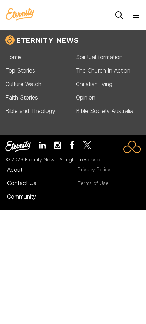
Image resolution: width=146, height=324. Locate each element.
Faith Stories (21, 97)
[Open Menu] (136, 15)
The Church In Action (103, 70)
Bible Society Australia (104, 110)
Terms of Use (93, 183)
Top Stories (20, 70)
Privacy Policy (94, 169)
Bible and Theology (30, 110)
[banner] (20, 14)
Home (13, 57)
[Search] (119, 15)
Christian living (94, 83)
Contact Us (21, 183)
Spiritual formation (99, 57)
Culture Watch (23, 83)
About (14, 169)
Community (21, 196)
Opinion (85, 97)
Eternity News (47, 40)
